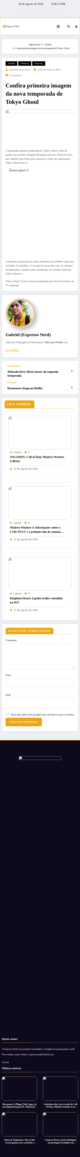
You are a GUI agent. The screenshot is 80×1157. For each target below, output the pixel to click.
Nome (8, 675)
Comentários (11, 640)
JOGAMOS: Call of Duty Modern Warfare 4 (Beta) (37, 459)
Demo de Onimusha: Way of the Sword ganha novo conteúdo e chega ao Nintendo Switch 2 (19, 1141)
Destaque (25, 63)
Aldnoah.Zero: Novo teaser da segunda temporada (32, 373)
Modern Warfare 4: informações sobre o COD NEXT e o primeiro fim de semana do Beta (37, 530)
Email (8, 695)
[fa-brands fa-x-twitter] (32, 11)
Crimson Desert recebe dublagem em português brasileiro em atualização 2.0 (60, 1141)
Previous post (13, 366)
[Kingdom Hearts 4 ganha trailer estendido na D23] (40, 573)
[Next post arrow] (72, 387)
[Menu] (58, 26)
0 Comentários (15, 75)
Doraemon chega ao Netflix (25, 388)
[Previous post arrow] (72, 371)
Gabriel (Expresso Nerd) (19, 70)
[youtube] (55, 11)
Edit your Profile (54, 342)
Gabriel (17, 452)
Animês (11, 63)
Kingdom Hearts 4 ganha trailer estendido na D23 (36, 600)
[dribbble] (40, 11)
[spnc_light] (77, 26)
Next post (12, 382)
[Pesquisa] (69, 26)
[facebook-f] (24, 11)
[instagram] (48, 11)
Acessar (5, 1062)
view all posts (12, 350)
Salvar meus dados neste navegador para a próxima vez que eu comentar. (42, 714)
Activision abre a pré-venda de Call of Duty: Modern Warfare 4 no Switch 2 (60, 1105)
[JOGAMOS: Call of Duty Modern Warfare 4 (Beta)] (40, 432)
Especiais (39, 63)
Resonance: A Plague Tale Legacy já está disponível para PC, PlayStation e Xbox (19, 1105)
